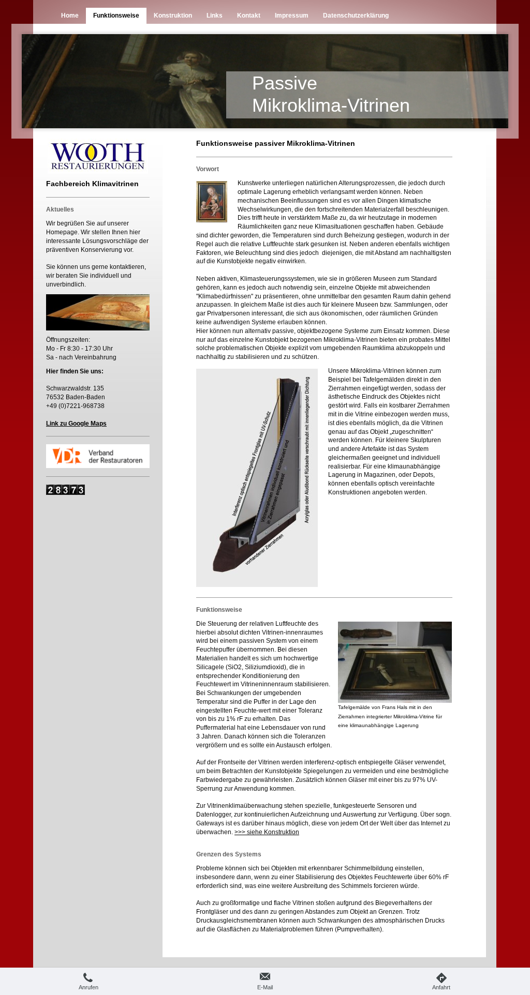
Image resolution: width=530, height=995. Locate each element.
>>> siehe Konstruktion (266, 832)
